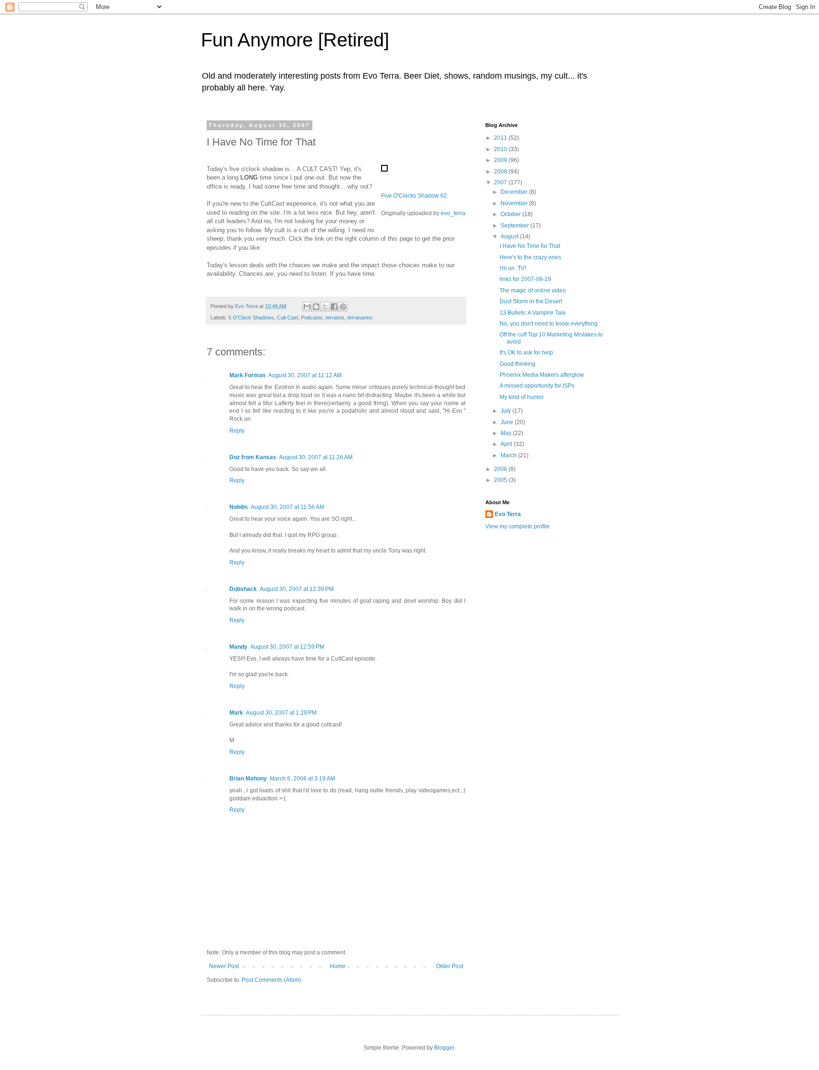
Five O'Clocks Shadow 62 (414, 195)
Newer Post (224, 966)
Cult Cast (287, 317)
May (506, 433)
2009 (501, 160)
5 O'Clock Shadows (251, 317)
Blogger (444, 1047)
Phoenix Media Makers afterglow (542, 375)
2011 (501, 138)
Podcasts (312, 317)
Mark (236, 712)
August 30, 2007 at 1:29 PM (281, 712)
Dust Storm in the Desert (531, 301)
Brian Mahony (248, 778)
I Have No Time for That (530, 246)
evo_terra (453, 213)
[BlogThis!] (316, 306)
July (506, 411)
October (511, 214)
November (514, 203)
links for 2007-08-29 (525, 279)
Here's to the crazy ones (530, 257)
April (507, 444)
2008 (501, 171)
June (507, 422)
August (510, 236)
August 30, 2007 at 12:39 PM (297, 589)
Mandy (238, 647)
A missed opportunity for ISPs (537, 385)
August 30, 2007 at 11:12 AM (305, 375)
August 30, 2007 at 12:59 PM (287, 647)
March (509, 455)
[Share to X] (325, 306)
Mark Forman (247, 375)
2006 (501, 469)
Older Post (449, 966)
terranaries (360, 317)
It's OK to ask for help (526, 352)
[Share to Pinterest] (343, 306)
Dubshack (243, 589)
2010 (501, 149)
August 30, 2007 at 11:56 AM (287, 507)
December (514, 192)
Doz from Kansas (252, 457)
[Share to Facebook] (334, 306)
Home (338, 966)
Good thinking (518, 364)
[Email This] (307, 306)
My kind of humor (522, 397)
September (515, 225)
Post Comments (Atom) (271, 980)
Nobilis (238, 507)
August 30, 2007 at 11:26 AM (316, 457)
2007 (501, 182)
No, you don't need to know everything (549, 323)
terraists (335, 317)
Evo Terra (508, 514)
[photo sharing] (384, 169)
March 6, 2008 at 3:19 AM (302, 778)
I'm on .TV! (513, 268)
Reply (237, 430)
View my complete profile (517, 526)
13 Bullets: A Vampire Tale (533, 312)
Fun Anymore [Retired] (295, 39)
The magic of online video (533, 290)
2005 (501, 480)
